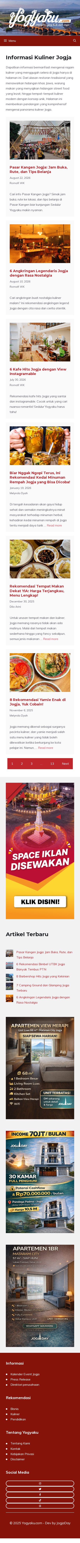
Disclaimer (17, 1459)
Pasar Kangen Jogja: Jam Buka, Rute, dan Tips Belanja (39, 169)
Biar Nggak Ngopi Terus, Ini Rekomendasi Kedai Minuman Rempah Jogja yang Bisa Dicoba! (40, 477)
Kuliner (15, 1414)
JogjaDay (63, 1523)
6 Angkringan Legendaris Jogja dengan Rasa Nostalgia (39, 273)
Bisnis (14, 1409)
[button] (74, 41)
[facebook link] (40, 1494)
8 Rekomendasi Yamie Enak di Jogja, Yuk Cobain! (38, 702)
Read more (54, 525)
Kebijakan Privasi (22, 1454)
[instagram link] (40, 1483)
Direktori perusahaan (24, 1384)
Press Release (20, 1379)
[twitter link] (40, 1489)
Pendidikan (18, 1419)
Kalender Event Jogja (24, 1374)
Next (65, 763)
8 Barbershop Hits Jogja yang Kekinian (42, 976)
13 (52, 763)
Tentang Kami (20, 1443)
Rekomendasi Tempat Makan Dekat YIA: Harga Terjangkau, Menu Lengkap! (37, 591)
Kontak (15, 1449)
